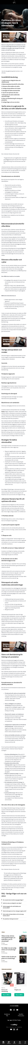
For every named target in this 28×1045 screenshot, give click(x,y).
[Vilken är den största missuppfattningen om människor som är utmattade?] (23, 938)
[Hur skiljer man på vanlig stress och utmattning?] (23, 950)
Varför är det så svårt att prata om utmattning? (8, 957)
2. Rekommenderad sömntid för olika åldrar (12, 84)
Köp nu (6, 994)
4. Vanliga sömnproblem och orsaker (10, 88)
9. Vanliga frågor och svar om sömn (10, 102)
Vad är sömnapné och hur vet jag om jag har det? (14, 911)
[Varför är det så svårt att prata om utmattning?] (23, 959)
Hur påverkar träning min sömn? (10, 918)
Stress (4, 943)
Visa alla (25, 932)
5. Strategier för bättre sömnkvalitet (10, 90)
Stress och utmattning (4, 990)
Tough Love (17, 989)
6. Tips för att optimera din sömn (9, 92)
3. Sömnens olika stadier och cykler (10, 86)
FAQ (7, 1015)
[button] (14, 900)
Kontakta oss (7, 1014)
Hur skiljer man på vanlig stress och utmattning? (8, 948)
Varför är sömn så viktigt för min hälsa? (12, 903)
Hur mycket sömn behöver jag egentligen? (13, 900)
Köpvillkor (21, 1014)
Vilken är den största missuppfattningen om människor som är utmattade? (8, 938)
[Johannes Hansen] (14, 3)
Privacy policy (21, 1015)
